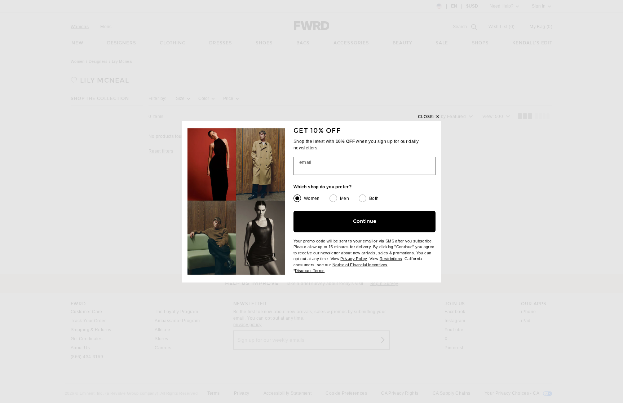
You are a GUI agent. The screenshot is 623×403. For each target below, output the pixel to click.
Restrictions (391, 259)
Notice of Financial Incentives (360, 265)
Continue (364, 221)
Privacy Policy (353, 259)
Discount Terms (309, 270)
